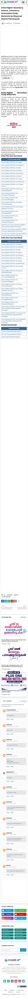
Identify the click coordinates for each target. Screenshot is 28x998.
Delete (12, 719)
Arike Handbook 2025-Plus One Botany (12, 176)
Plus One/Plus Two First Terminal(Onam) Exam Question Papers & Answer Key (14, 640)
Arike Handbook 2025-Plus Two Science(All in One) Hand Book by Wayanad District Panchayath (13, 308)
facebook (8, 914)
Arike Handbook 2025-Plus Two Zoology (12, 260)
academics (9, 595)
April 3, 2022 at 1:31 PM (11, 803)
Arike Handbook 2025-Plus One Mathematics (13, 181)
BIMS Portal (6, 935)
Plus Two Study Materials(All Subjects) (11, 334)
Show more (23, 617)
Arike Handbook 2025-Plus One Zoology (12, 178)
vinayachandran (11, 710)
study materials (6, 596)
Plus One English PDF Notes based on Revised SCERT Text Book (14, 691)
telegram (8, 910)
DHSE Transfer (19, 935)
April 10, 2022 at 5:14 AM (11, 819)
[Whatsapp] (9, 601)
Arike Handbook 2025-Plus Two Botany (12, 258)
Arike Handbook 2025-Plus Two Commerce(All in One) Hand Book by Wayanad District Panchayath (13, 314)
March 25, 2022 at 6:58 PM (11, 788)
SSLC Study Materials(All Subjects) (11, 337)
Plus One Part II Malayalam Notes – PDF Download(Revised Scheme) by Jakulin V (12, 666)
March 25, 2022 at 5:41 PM (11, 773)
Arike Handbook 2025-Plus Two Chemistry (12, 255)
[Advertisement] (14, 40)
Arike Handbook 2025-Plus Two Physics (12, 252)
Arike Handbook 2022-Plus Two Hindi (11, 249)
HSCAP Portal (19, 929)
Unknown (9, 724)
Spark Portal (19, 932)
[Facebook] (2, 601)
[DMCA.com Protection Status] (21, 987)
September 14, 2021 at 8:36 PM (12, 711)
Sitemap (18, 992)
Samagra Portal (20, 938)
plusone (16, 595)
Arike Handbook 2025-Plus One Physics (12, 170)
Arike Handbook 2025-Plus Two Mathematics (13, 263)
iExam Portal (6, 932)
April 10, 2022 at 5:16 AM (11, 834)
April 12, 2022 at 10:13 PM (11, 850)
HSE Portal (5, 929)
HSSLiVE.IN (9, 772)
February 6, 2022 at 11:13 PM (12, 726)
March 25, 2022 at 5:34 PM (11, 741)
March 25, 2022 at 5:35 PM (11, 756)
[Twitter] (5, 601)
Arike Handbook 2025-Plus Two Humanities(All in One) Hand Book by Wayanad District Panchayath (13, 321)
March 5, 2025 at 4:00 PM (11, 867)
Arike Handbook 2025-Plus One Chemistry (12, 173)
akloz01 (8, 865)
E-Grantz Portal (7, 938)
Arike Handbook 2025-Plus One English (12, 162)
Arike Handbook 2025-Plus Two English (12, 244)
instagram (8, 918)
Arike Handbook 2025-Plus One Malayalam (13, 165)
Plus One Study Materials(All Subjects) (11, 331)
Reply (8, 719)
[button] (7, 78)
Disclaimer (11, 992)
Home (5, 990)
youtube (21, 914)
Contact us (12, 990)
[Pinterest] (12, 601)
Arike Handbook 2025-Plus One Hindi (11, 167)
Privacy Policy (20, 990)
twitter (21, 918)
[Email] (15, 601)
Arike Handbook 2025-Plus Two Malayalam (13, 247)
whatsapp (21, 910)
